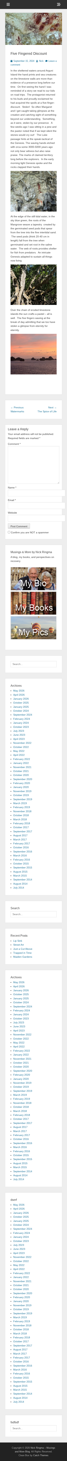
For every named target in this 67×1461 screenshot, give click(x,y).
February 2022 (21, 759)
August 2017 (20, 835)
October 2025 (21, 702)
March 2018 (20, 819)
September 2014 (22, 879)
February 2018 (21, 823)
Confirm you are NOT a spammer (29, 532)
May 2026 (18, 690)
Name (12, 487)
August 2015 (20, 871)
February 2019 (21, 807)
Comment (14, 443)
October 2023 (21, 726)
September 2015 (22, 867)
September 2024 (22, 714)
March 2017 (20, 839)
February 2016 (21, 859)
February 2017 (21, 843)
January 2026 (21, 698)
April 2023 (19, 739)
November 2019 (22, 791)
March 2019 (20, 803)
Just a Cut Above (22, 948)
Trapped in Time (22, 952)
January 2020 (21, 787)
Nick (41, 61)
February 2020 (21, 783)
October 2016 (21, 847)
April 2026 (19, 694)
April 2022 (19, 754)
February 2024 (21, 718)
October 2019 (21, 795)
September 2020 (22, 779)
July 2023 (18, 730)
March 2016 (20, 855)
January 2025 (21, 706)
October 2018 (21, 815)
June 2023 (19, 734)
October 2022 (21, 747)
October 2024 (21, 710)
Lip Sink (17, 940)
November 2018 (22, 811)
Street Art (18, 944)
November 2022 (22, 742)
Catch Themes (40, 1455)
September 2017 (22, 831)
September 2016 (22, 851)
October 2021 (21, 771)
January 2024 (21, 722)
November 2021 (22, 767)
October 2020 (21, 775)
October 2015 (21, 863)
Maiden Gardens (22, 956)
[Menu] (8, 4)
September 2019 (22, 799)
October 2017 (21, 827)
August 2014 (20, 883)
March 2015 (20, 875)
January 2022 (21, 763)
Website (12, 512)
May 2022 (18, 751)
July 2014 (18, 887)
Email (12, 500)
